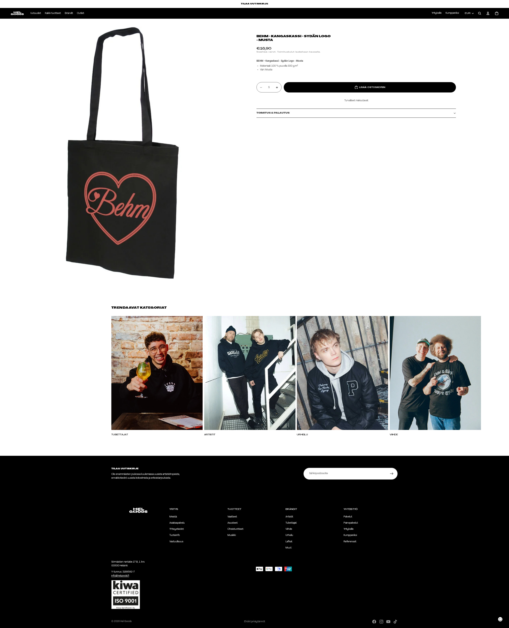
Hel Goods (126, 621)
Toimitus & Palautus (273, 113)
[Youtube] (388, 621)
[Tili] (488, 13)
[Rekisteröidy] (392, 474)
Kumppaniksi (452, 13)
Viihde (289, 529)
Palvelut (348, 517)
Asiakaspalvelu (177, 523)
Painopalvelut (351, 523)
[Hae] (479, 13)
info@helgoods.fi (120, 576)
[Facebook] (374, 621)
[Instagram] (381, 621)
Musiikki (231, 535)
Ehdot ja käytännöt (254, 621)
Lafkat (289, 542)
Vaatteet (232, 517)
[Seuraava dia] (393, 375)
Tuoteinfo (174, 535)
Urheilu (289, 535)
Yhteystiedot (176, 529)
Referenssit (350, 542)
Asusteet (232, 523)
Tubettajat (291, 523)
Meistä (173, 517)
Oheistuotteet (235, 529)
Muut (288, 548)
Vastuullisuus (176, 542)
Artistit (289, 517)
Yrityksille (437, 13)
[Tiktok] (395, 621)
